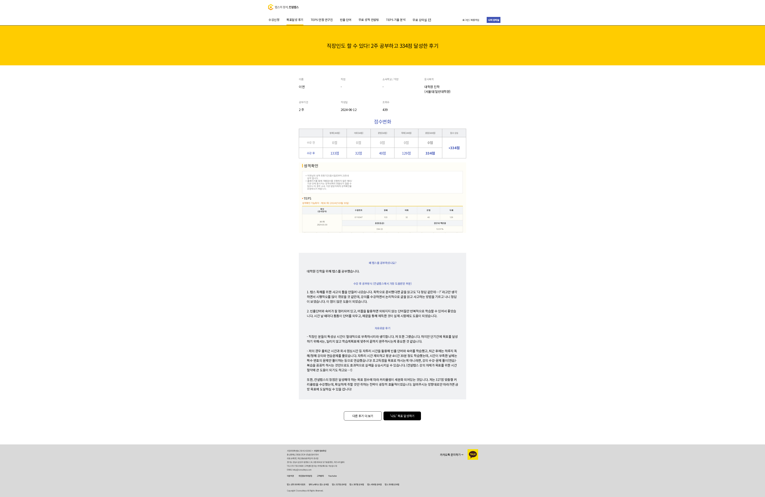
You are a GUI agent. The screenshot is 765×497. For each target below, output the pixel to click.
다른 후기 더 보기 (362, 416)
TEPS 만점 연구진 (322, 20)
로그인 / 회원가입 (470, 20)
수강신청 (274, 20)
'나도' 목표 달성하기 (402, 416)
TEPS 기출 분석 (395, 20)
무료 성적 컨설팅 (369, 20)
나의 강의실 (493, 20)
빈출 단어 (345, 20)
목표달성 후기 (294, 20)
